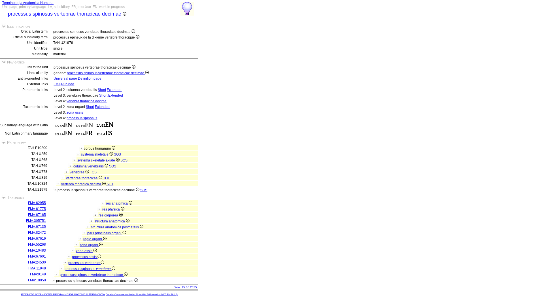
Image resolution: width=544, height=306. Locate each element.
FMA (57, 84)
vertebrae (77, 172)
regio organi (93, 239)
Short (102, 90)
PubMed (67, 84)
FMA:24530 (37, 262)
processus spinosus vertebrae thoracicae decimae (106, 73)
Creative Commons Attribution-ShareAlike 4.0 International (134, 294)
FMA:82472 (37, 233)
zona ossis (75, 112)
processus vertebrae (84, 263)
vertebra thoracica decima (87, 101)
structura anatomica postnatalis (115, 227)
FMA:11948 (37, 268)
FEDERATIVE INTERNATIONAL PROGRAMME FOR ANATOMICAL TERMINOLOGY (63, 294)
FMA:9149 (38, 274)
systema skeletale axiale (96, 160)
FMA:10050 (37, 280)
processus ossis (84, 257)
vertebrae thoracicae (82, 178)
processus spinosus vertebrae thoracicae (92, 275)
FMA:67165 (37, 215)
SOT (110, 184)
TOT (106, 178)
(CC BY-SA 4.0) (170, 294)
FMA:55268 (37, 244)
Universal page (65, 78)
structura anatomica (110, 221)
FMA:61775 (37, 209)
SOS (117, 154)
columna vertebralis (89, 166)
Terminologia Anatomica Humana (28, 3)
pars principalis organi (104, 233)
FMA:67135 (37, 227)
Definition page (89, 78)
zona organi (89, 245)
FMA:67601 (37, 256)
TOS (93, 172)
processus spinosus (82, 118)
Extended (114, 90)
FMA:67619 (37, 239)
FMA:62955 (37, 203)
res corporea (109, 215)
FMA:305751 (36, 221)
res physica (111, 209)
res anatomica (117, 203)
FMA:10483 (37, 250)
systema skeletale (95, 154)
